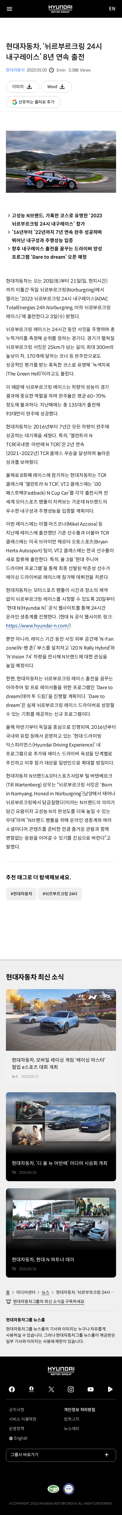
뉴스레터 (71, 1428)
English (25, 1438)
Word (59, 88)
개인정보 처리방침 (79, 1409)
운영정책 (16, 1428)
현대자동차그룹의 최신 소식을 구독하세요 (48, 1301)
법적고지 (71, 1419)
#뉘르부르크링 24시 (60, 893)
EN (112, 9)
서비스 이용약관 (22, 1419)
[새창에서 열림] (53, 1489)
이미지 (25, 88)
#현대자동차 (21, 893)
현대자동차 (15, 70)
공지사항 (16, 1409)
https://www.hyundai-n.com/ (37, 626)
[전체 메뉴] (9, 8)
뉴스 (45, 1292)
